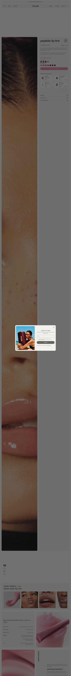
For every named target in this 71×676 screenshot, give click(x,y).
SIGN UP (45, 342)
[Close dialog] (53, 327)
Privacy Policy (49, 345)
